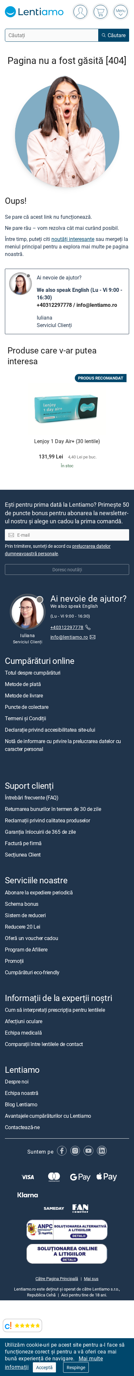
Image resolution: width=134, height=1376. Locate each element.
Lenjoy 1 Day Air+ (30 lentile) (67, 441)
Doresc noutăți (67, 569)
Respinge (76, 1367)
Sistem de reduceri (25, 915)
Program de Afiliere (26, 949)
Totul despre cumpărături (32, 672)
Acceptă (44, 1367)
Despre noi (17, 1081)
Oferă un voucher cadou (31, 938)
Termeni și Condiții (25, 718)
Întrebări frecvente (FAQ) (32, 797)
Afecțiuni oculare (23, 1021)
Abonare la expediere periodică (39, 892)
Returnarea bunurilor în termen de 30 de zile (53, 809)
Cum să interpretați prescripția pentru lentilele (55, 1009)
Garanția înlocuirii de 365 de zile (40, 831)
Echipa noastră (21, 1093)
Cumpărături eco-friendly (32, 972)
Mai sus (91, 1278)
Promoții (14, 961)
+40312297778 (54, 304)
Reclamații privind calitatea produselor (47, 820)
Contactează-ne (22, 1127)
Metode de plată (23, 684)
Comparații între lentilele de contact (44, 1044)
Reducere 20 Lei (22, 926)
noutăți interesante (72, 239)
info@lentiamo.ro (96, 304)
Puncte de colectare (26, 706)
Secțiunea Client (23, 854)
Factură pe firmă (23, 843)
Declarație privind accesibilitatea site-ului (50, 729)
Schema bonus (21, 903)
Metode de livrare (24, 695)
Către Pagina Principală (56, 1278)
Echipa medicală (23, 1032)
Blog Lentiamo (21, 1104)
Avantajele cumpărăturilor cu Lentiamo (48, 1115)
